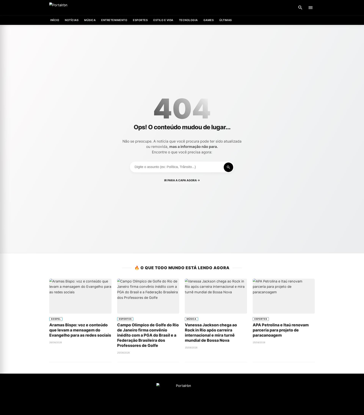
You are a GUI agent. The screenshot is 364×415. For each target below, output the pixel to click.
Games (208, 20)
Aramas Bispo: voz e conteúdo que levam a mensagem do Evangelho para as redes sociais (80, 330)
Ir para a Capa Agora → (182, 180)
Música (90, 20)
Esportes (140, 20)
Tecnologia (188, 20)
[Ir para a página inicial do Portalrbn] (73, 7)
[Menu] (310, 7)
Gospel (56, 319)
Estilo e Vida (163, 20)
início (54, 20)
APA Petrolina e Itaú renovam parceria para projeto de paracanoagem (281, 330)
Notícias (71, 20)
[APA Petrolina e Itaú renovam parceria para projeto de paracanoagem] (284, 296)
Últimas (225, 20)
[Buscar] (300, 7)
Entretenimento (114, 20)
